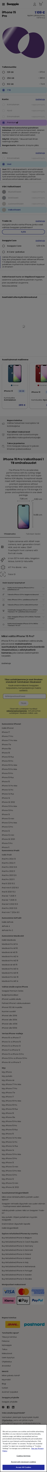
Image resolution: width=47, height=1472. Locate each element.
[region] (23, 1448)
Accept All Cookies (23, 1467)
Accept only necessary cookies (23, 1462)
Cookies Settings (23, 1456)
